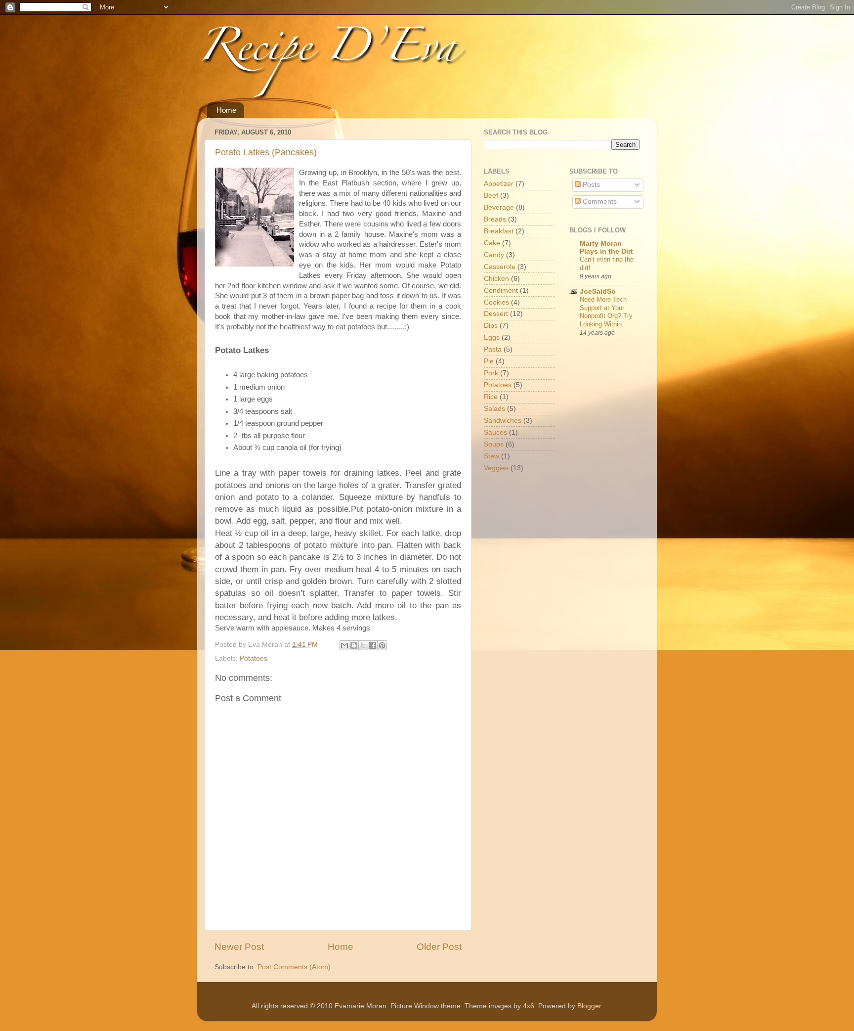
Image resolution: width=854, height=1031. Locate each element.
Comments (599, 201)
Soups (494, 444)
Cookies (496, 302)
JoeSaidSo (598, 291)
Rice (491, 397)
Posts (590, 184)
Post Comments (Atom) (294, 967)
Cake (492, 243)
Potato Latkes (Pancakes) (266, 152)
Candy (494, 255)
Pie (489, 361)
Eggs (492, 337)
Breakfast (498, 231)
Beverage (499, 207)
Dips (491, 325)
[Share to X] (363, 645)
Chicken (496, 278)
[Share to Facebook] (373, 645)
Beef (491, 195)
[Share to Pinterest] (382, 645)
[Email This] (344, 645)
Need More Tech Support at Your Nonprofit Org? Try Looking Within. (606, 312)
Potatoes (253, 658)
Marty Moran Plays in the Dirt (606, 247)
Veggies (496, 468)
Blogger (589, 1006)
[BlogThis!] (354, 645)
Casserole (499, 266)
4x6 (528, 1006)
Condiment (501, 290)
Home (226, 110)
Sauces (495, 432)
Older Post (439, 946)
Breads (495, 219)
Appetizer (498, 183)
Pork (491, 373)
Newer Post (239, 946)
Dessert (496, 313)
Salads (494, 408)
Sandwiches (502, 420)
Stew (491, 456)
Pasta (493, 349)
